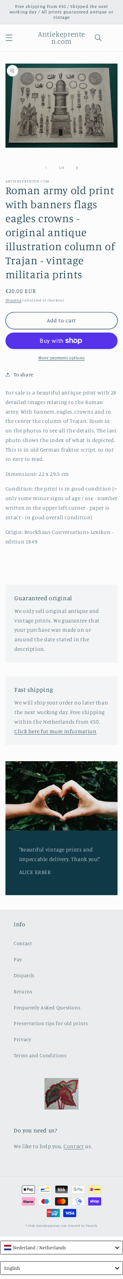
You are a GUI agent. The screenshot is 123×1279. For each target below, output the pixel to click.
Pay (18, 959)
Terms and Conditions (40, 1055)
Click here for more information (55, 731)
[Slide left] (46, 167)
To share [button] (23, 374)
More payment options (61, 357)
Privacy (22, 1039)
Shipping (13, 300)
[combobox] (61, 1247)
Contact (23, 943)
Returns (23, 991)
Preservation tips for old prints (51, 1023)
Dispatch (24, 975)
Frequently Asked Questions (47, 1007)
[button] (9, 37)
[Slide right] (76, 167)
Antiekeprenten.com (51, 1225)
